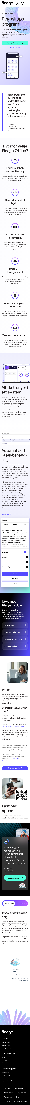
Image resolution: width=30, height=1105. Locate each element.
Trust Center (8, 1093)
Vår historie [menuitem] (6, 1045)
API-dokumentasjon (20, 1101)
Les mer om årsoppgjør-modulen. (13, 726)
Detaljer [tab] (15, 524)
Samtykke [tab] (5, 524)
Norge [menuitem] (4, 1057)
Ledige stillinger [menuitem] (7, 1048)
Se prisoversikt (14, 768)
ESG (17, 1097)
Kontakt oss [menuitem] (6, 1042)
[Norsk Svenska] (22, 3)
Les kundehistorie (13, 878)
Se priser (13, 47)
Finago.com (19, 1088)
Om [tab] (25, 524)
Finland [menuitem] (4, 1063)
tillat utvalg (15, 578)
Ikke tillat (15, 583)
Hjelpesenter (21, 1093)
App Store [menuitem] (5, 1072)
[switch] (26, 557)
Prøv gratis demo (14, 43)
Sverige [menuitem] (4, 1060)
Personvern (8, 1097)
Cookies (7, 1101)
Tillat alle (15, 574)
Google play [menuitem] (6, 1075)
